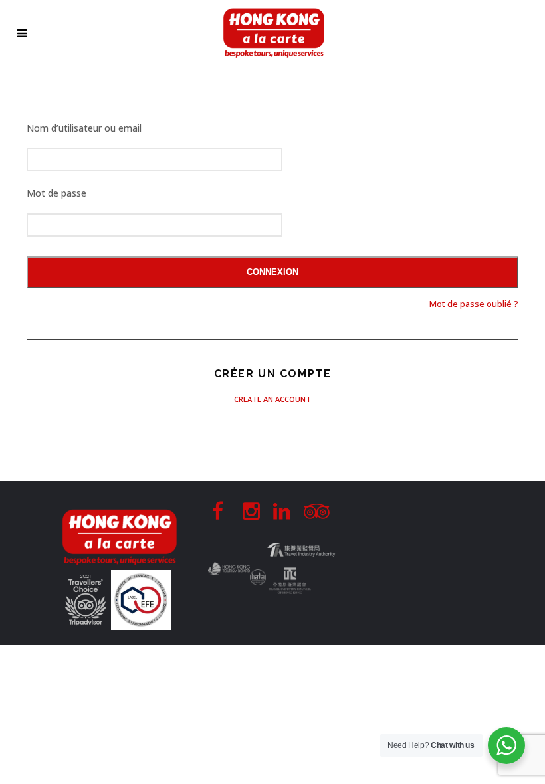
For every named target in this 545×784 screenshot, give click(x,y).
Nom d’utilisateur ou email (84, 128)
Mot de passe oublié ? (473, 304)
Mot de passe (56, 193)
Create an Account (272, 399)
